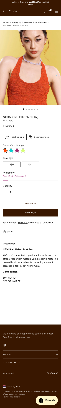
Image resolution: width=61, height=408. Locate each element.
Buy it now (30, 213)
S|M (12, 164)
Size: (8, 158)
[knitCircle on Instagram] (5, 346)
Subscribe (52, 373)
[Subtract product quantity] (6, 192)
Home (5, 22)
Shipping (23, 222)
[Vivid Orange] (5, 150)
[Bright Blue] (11, 150)
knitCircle (8, 120)
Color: (13, 145)
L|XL (30, 164)
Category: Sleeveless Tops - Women (29, 22)
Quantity (7, 185)
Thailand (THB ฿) (13, 386)
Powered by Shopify (11, 397)
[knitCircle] (10, 11)
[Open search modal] (43, 11)
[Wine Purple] (17, 150)
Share (10, 231)
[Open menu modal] (56, 11)
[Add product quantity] (15, 192)
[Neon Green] (23, 150)
